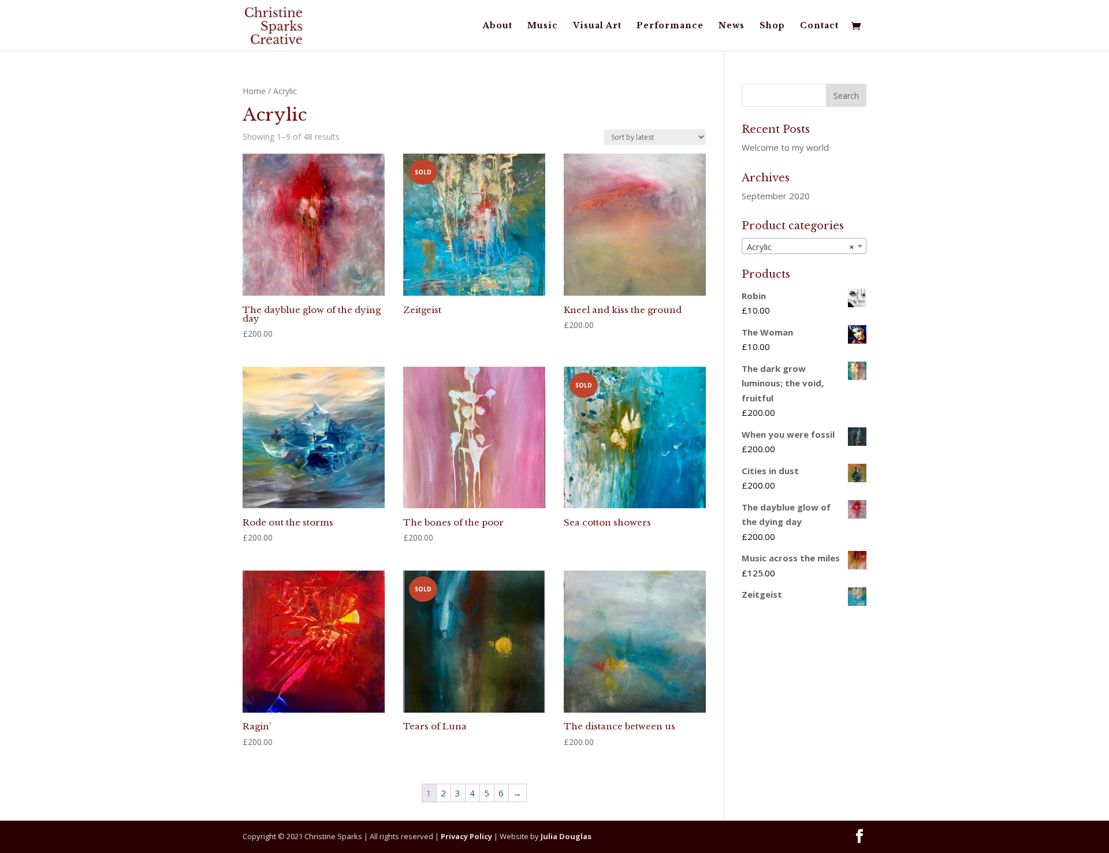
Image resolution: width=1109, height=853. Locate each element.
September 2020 (776, 196)
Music (542, 26)
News (732, 26)
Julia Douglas (566, 836)
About (497, 26)
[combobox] (804, 246)
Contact (819, 26)
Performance (670, 26)
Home (254, 90)
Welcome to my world (785, 147)
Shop (772, 26)
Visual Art (597, 26)
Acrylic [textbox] (800, 246)
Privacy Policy (466, 836)
